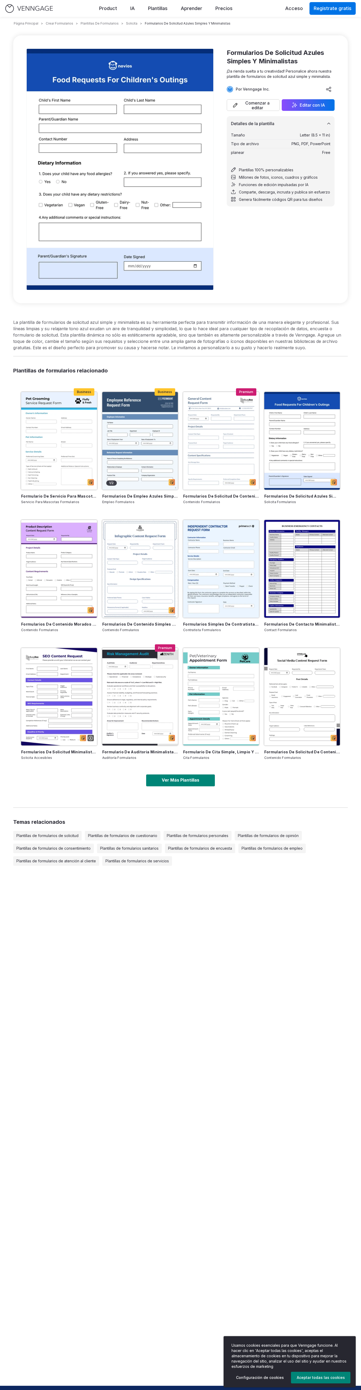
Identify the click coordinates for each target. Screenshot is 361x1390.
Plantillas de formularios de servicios (137, 861)
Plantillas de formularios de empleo (272, 848)
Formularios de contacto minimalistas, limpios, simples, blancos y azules (302, 624)
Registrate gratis (332, 8)
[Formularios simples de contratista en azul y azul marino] (221, 569)
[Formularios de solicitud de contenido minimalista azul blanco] (221, 441)
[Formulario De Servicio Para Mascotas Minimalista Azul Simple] (59, 441)
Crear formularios (59, 23)
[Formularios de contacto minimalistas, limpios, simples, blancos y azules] (302, 569)
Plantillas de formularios (100, 23)
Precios (224, 8)
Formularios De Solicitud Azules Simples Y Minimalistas (302, 496)
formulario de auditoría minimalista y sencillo (140, 752)
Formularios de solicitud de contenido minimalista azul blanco (221, 496)
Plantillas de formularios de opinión (268, 835)
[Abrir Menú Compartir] (329, 89)
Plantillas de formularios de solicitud (47, 835)
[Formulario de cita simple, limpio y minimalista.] (221, 697)
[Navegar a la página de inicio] (29, 8)
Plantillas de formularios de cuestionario (122, 835)
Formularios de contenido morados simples (59, 624)
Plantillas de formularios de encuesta (200, 848)
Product (108, 8)
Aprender (191, 8)
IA (132, 8)
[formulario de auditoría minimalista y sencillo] (140, 697)
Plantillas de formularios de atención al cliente (56, 861)
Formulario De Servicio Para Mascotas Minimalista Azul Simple (59, 496)
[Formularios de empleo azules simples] (140, 441)
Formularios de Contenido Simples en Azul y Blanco (140, 624)
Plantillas (158, 8)
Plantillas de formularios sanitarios (129, 848)
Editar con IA (312, 105)
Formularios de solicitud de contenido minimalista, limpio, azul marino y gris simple (302, 752)
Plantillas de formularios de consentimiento (53, 848)
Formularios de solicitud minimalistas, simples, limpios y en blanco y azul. (59, 752)
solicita (131, 23)
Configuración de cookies (260, 1377)
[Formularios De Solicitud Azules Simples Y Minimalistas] (302, 441)
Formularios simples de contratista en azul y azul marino (221, 624)
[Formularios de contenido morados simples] (59, 569)
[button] (253, 105)
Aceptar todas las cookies (321, 1377)
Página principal (26, 23)
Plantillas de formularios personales (197, 835)
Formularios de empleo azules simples (140, 496)
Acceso (294, 8)
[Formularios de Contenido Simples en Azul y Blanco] (140, 569)
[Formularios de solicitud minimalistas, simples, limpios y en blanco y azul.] (59, 697)
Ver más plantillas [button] (180, 780)
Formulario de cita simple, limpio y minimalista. (221, 752)
